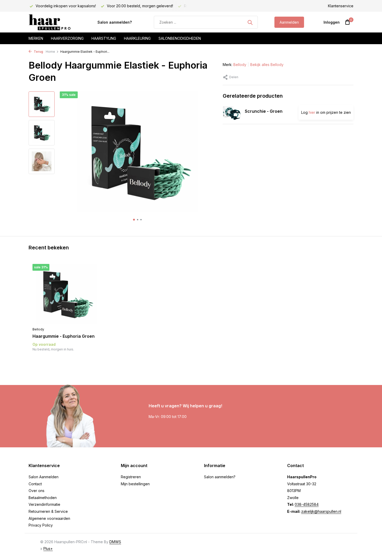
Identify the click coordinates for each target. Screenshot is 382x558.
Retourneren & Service (48, 511)
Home (50, 52)
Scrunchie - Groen (263, 111)
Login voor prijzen (66, 360)
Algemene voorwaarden (49, 518)
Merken (36, 38)
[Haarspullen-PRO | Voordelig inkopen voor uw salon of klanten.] (55, 22)
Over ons (36, 490)
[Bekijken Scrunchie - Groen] (232, 112)
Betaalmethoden (43, 497)
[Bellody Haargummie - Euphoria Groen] (66, 294)
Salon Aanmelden (43, 477)
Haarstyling (103, 38)
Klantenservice (340, 6)
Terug (38, 52)
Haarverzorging (67, 38)
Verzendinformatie (44, 504)
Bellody (239, 64)
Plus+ (48, 548)
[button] (134, 220)
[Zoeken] (250, 22)
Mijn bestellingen (135, 484)
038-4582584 (307, 504)
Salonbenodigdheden (180, 38)
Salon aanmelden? (114, 22)
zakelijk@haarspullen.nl (321, 511)
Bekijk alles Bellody (267, 64)
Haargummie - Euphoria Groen (63, 336)
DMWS (115, 542)
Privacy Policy (41, 525)
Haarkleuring (137, 38)
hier (312, 112)
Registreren (131, 477)
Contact (35, 484)
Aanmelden (289, 22)
